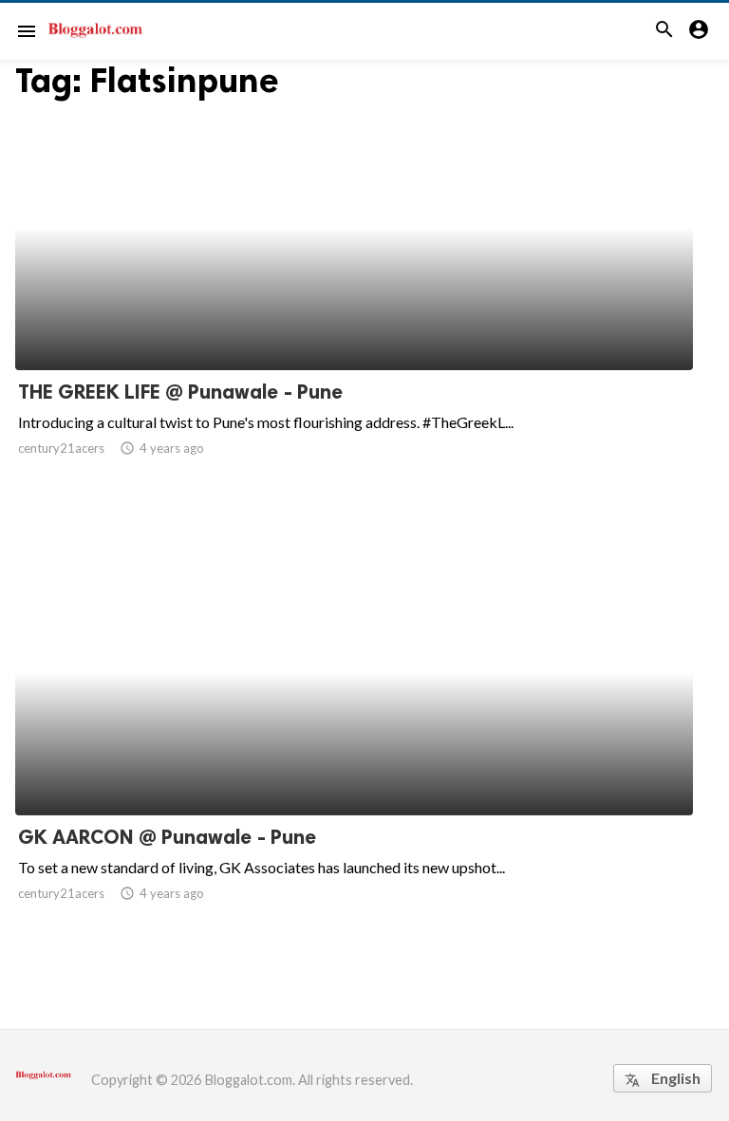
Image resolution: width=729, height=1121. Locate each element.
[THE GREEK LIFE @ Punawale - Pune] (354, 321)
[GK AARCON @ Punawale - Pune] (354, 766)
